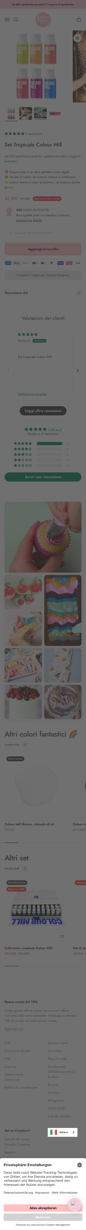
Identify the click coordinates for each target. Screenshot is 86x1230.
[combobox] (63, 1132)
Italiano (63, 1132)
